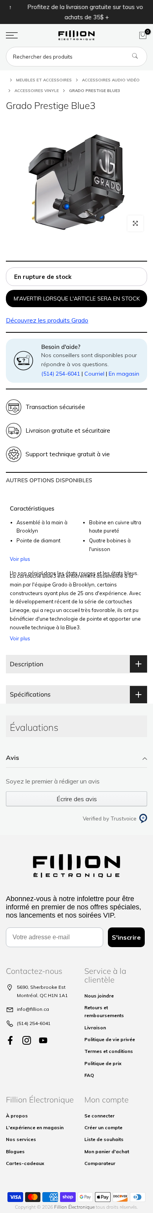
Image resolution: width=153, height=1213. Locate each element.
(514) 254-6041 (60, 373)
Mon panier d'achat (106, 1151)
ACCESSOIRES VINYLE (37, 90)
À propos (17, 1116)
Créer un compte (103, 1127)
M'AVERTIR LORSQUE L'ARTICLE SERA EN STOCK (77, 298)
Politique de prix (103, 1063)
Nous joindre (99, 996)
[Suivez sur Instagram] (26, 1040)
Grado (47, 320)
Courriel (94, 373)
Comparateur (99, 1163)
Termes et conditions (108, 1051)
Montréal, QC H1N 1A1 (42, 995)
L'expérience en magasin (35, 1127)
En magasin (124, 373)
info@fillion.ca (33, 1009)
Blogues (15, 1151)
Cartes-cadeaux (25, 1163)
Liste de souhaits (104, 1139)
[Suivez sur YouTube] (43, 1040)
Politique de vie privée (109, 1039)
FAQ (89, 1075)
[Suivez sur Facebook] (10, 1040)
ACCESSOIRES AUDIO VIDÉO (111, 80)
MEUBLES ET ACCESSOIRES (44, 80)
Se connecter (99, 1116)
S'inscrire (126, 937)
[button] (76, 758)
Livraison (95, 1027)
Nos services (21, 1139)
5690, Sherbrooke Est (41, 987)
